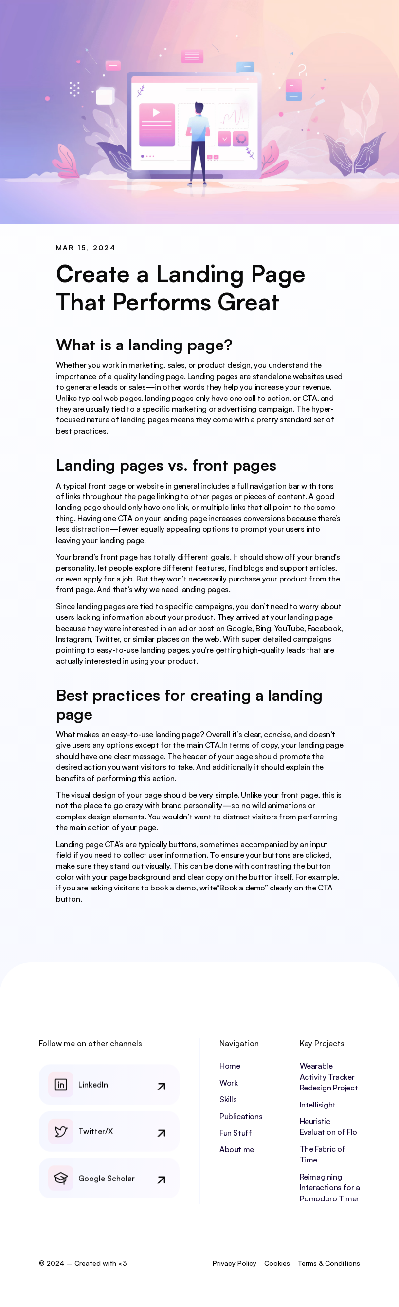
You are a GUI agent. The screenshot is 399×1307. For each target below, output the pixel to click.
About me (236, 1149)
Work (228, 1083)
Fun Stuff (235, 1133)
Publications (240, 1116)
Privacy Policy (234, 1263)
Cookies (277, 1263)
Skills (228, 1099)
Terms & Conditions (329, 1263)
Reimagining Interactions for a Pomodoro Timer (331, 1187)
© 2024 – (56, 1263)
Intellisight (318, 1104)
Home (229, 1066)
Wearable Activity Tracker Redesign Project (329, 1076)
